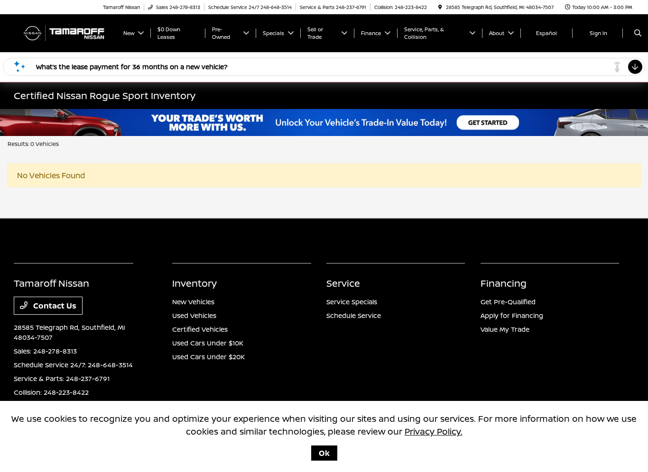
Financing (504, 283)
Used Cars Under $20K (208, 356)
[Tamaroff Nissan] (63, 32)
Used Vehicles (194, 315)
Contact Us (53, 305)
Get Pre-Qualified (508, 301)
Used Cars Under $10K (207, 342)
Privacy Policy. (434, 431)
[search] (637, 33)
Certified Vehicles (200, 329)
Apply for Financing (512, 315)
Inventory (194, 283)
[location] (440, 7)
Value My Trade (505, 329)
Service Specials (351, 301)
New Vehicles (193, 301)
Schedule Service (353, 315)
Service (343, 283)
